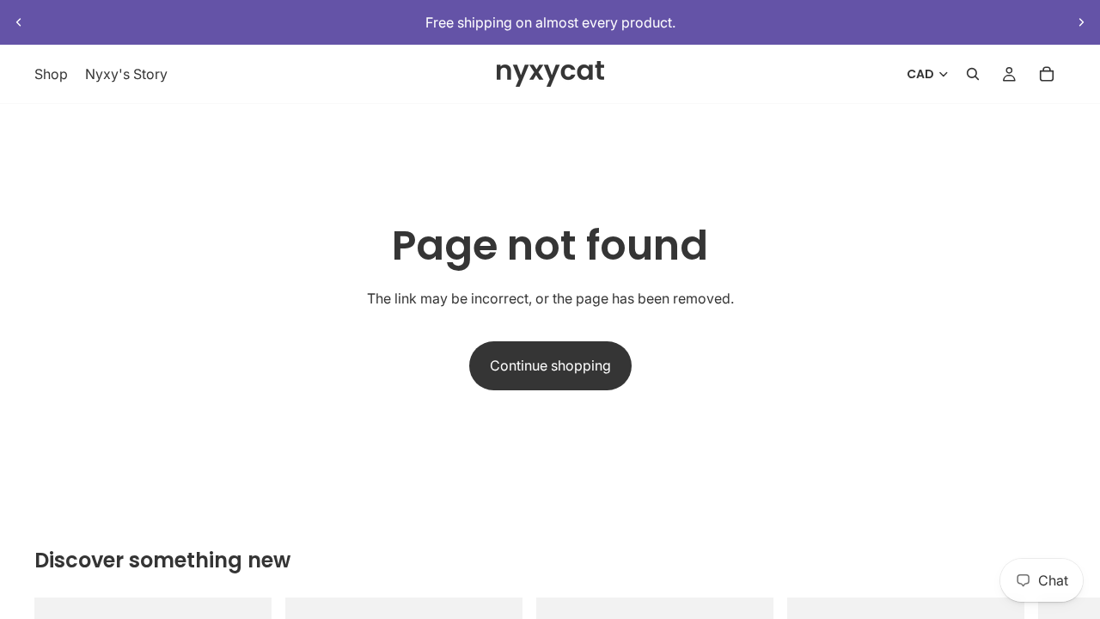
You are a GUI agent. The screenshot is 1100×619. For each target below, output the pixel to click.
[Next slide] (1081, 22)
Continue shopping (550, 365)
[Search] (973, 75)
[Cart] (1047, 75)
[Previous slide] (19, 22)
